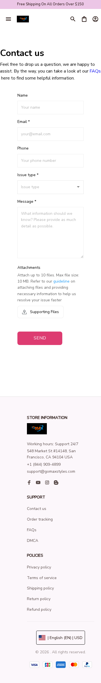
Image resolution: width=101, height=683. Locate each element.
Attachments (28, 267)
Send (40, 338)
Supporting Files (44, 311)
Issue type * (27, 175)
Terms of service (42, 578)
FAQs (95, 71)
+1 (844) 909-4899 (44, 464)
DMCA (32, 540)
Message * (26, 201)
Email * (23, 121)
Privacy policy (39, 567)
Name (22, 95)
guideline (61, 281)
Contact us (36, 508)
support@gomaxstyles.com (51, 471)
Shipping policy (40, 588)
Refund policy (39, 609)
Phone (23, 148)
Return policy (38, 599)
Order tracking (40, 519)
